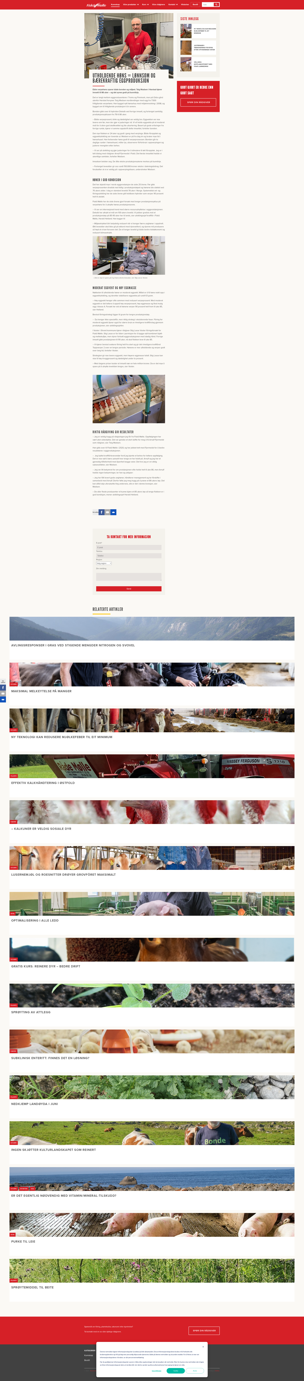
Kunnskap (88, 1355)
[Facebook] (101, 512)
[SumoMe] (113, 512)
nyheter (23, 1189)
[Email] (107, 512)
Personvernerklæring (96, 1371)
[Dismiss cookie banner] (203, 1347)
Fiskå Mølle (96, 5)
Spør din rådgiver (198, 102)
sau (32, 1189)
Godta (175, 1371)
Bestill (87, 1360)
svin (12, 913)
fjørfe (13, 822)
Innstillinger (156, 1371)
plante (14, 776)
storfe (14, 684)
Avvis (195, 1371)
